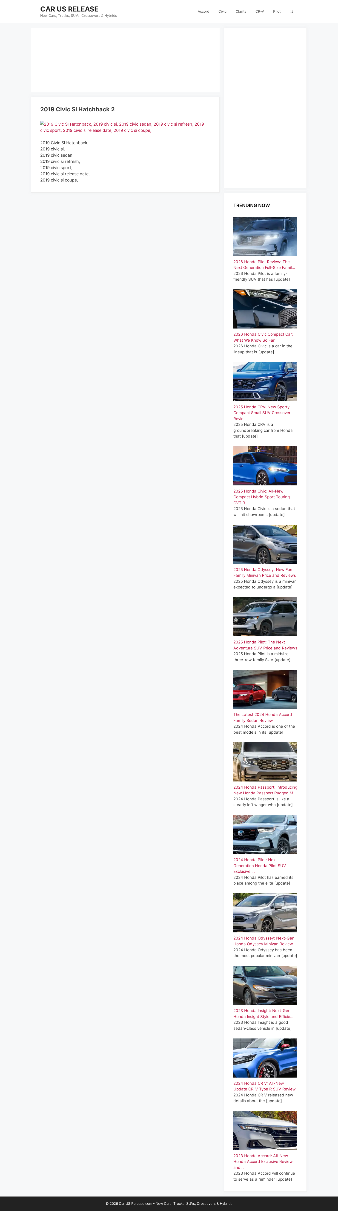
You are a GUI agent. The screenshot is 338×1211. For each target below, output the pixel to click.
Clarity (241, 11)
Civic (222, 11)
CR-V (259, 11)
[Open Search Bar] (291, 11)
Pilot (277, 11)
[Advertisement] (125, 60)
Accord (203, 11)
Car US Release (69, 9)
